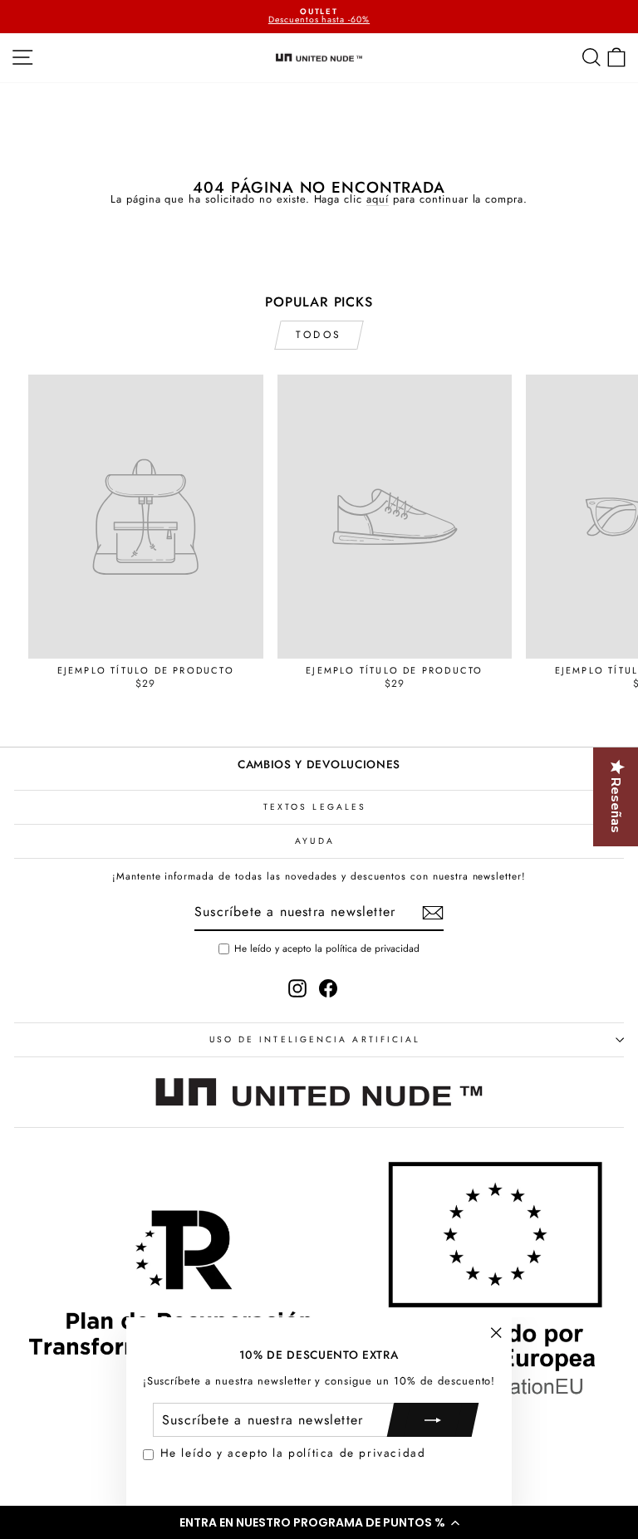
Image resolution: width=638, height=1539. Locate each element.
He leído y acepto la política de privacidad (293, 1452)
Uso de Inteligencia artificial (315, 1039)
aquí (377, 200)
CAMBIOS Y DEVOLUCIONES (319, 764)
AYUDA (314, 841)
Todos (319, 334)
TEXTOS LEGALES (314, 807)
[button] (319, 1522)
